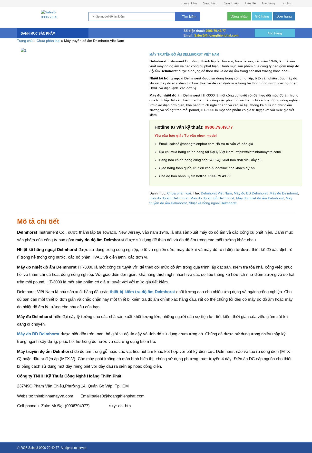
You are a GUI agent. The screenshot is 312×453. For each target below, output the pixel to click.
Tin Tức (286, 3)
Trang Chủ (189, 3)
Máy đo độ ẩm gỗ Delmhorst (212, 198)
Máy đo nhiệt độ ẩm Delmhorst (260, 198)
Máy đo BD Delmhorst (251, 193)
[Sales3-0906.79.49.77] (49, 14)
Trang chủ (25, 41)
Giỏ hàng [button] (262, 16)
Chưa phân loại (48, 41)
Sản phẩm (210, 3)
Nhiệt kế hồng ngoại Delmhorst (212, 203)
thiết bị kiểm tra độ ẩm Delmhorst (142, 291)
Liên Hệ (250, 3)
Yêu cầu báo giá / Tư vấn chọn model (186, 135)
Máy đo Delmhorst (284, 193)
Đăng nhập (239, 16)
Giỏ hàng (268, 3)
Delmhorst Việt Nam (216, 193)
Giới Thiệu (231, 3)
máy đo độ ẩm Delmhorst (168, 198)
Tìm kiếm (188, 17)
